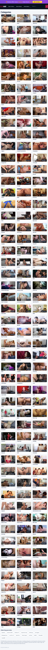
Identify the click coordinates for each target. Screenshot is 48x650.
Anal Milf (19, 174)
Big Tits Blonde (20, 336)
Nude (18, 35)
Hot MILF (19, 58)
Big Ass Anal (35, 325)
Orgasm (34, 93)
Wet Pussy (19, 232)
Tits (34, 615)
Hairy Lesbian (20, 464)
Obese (2, 545)
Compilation (19, 383)
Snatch (2, 139)
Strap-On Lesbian (36, 603)
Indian (2, 197)
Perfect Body (4, 557)
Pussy (2, 209)
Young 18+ (3, 93)
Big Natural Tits (36, 116)
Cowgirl (18, 139)
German (3, 452)
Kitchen (34, 487)
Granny (2, 464)
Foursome (3, 58)
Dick (2, 418)
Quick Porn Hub (24, 632)
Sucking (3, 615)
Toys (2, 627)
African (18, 81)
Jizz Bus (30, 635)
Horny (2, 46)
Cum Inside (3, 394)
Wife (34, 627)
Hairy (34, 267)
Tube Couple (24, 635)
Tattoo (18, 104)
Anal (2, 23)
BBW (34, 313)
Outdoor (35, 545)
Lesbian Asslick (20, 499)
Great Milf (3, 638)
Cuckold (19, 93)
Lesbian (18, 116)
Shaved (3, 81)
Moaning (3, 534)
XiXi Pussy (31, 632)
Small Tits (3, 592)
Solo (2, 220)
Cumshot (19, 394)
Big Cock (35, 220)
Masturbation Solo (37, 510)
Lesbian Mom (4, 278)
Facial (18, 267)
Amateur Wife (20, 290)
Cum (34, 383)
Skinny (34, 81)
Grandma (35, 452)
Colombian (3, 383)
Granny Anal (35, 255)
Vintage (18, 627)
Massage (19, 510)
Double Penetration (21, 151)
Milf (3, 6)
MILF (34, 278)
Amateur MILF (36, 35)
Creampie (35, 162)
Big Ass (18, 325)
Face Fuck (3, 255)
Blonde (18, 46)
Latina (2, 499)
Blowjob (3, 185)
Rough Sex (19, 580)
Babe (18, 197)
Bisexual (3, 348)
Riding (34, 569)
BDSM (18, 220)
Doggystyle (3, 162)
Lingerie (3, 510)
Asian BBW (3, 313)
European (3, 429)
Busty (34, 360)
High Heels (3, 116)
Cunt (34, 394)
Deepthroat (19, 406)
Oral (18, 545)
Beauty (34, 174)
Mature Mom (19, 522)
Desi (34, 406)
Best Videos (11, 6)
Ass (18, 313)
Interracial (19, 487)
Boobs (34, 348)
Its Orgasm (37, 632)
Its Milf (35, 635)
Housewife (3, 476)
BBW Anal (3, 325)
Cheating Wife (20, 243)
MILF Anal (35, 522)
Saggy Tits (3, 267)
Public (2, 104)
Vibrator (34, 232)
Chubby (3, 243)
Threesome (3, 35)
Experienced (19, 429)
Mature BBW (19, 127)
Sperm (34, 592)
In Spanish (35, 476)
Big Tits (34, 69)
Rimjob (2, 580)
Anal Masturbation (21, 302)
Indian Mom (3, 487)
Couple (34, 185)
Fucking (34, 441)
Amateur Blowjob (5, 290)
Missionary (3, 69)
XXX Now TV (17, 632)
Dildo (2, 174)
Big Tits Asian (4, 336)
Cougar (18, 185)
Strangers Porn (4, 635)
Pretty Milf (40, 635)
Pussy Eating (35, 557)
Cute (18, 162)
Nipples (34, 534)
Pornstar (35, 197)
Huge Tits (19, 476)
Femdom (3, 441)
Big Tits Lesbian (36, 336)
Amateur (35, 46)
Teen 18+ (35, 243)
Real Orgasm (35, 104)
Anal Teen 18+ (36, 302)
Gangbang (35, 151)
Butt (2, 371)
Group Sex (35, 127)
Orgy (18, 209)
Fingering (19, 441)
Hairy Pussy (19, 278)
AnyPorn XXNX (9, 632)
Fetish (2, 127)
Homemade (35, 464)
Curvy (2, 406)
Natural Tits (19, 534)
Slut (34, 580)
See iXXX (3, 632)
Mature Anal (3, 522)
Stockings (19, 603)
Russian (3, 232)
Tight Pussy (19, 615)
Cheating (19, 69)
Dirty (18, 418)
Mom (18, 23)
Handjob (34, 139)
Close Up (35, 371)
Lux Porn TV (11, 635)
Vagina (2, 151)
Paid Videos (26, 6)
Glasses (19, 255)
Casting (18, 371)
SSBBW (3, 603)
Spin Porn (18, 635)
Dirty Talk (35, 418)
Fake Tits (35, 429)
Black (18, 348)
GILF (18, 452)
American (35, 290)
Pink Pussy (19, 557)
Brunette (19, 360)
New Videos (19, 6)
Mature (34, 58)
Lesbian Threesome (37, 499)
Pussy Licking (4, 569)
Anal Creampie (4, 302)
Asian (34, 209)
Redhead (19, 569)
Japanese (35, 23)
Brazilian (3, 360)
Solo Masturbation (21, 592)
